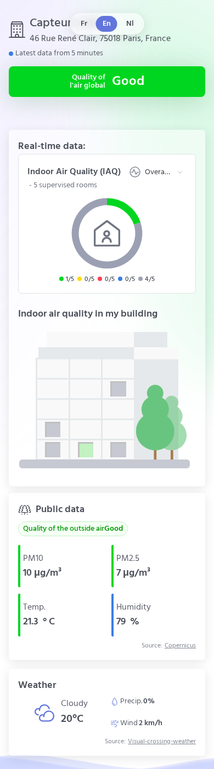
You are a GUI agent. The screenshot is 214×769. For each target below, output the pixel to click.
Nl (130, 24)
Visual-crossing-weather (162, 742)
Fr (84, 24)
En (107, 24)
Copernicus (180, 646)
